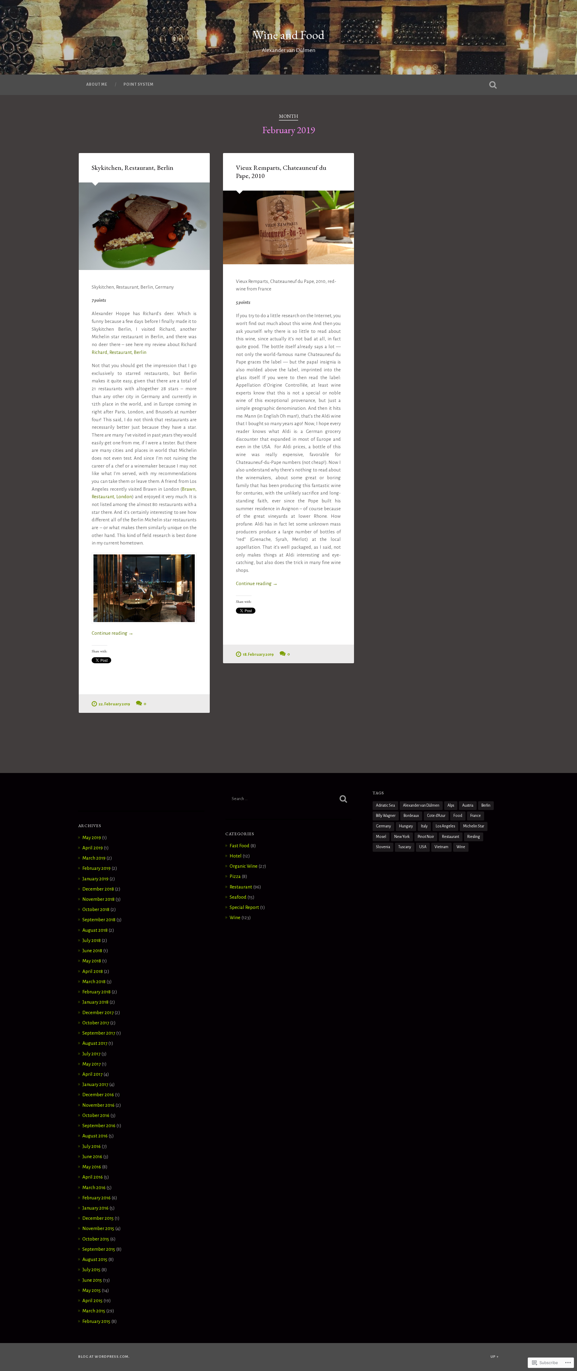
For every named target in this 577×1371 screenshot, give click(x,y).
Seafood (238, 897)
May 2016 (91, 1166)
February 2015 (96, 1321)
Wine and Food (288, 35)
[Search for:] (288, 799)
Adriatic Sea (385, 805)
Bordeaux (411, 816)
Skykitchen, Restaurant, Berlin (132, 167)
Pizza (235, 876)
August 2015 (94, 1259)
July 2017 (91, 1053)
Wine (235, 917)
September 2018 (98, 919)
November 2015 (98, 1228)
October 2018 (95, 909)
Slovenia (383, 847)
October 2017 (95, 1022)
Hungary (406, 826)
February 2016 (96, 1197)
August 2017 (94, 1043)
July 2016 (91, 1146)
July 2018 (91, 940)
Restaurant (241, 886)
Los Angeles (445, 826)
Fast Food (239, 845)
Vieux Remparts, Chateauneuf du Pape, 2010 (281, 171)
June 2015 (92, 1280)
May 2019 (91, 837)
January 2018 (95, 1001)
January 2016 (95, 1207)
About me (96, 84)
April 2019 (92, 847)
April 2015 (92, 1300)
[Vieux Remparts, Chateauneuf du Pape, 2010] (288, 227)
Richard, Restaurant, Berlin (119, 352)
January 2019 (95, 878)
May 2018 (91, 960)
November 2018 (98, 899)
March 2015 (93, 1310)
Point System (139, 84)
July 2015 (91, 1269)
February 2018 (96, 991)
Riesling (473, 837)
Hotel (236, 855)
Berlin (485, 805)
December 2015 (98, 1218)
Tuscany (404, 847)
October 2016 (95, 1115)
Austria (467, 805)
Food (457, 816)
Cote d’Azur (436, 816)
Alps (450, 805)
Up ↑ (494, 1357)
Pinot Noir (426, 837)
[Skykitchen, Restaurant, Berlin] (144, 226)
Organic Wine (244, 866)
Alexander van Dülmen (421, 805)
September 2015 (98, 1249)
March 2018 (93, 981)
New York (402, 837)
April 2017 (92, 1074)
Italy (424, 826)
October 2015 (95, 1238)
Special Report (244, 907)
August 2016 (95, 1135)
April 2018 (92, 971)
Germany (383, 826)
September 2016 (98, 1125)
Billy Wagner (385, 816)
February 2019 (96, 868)
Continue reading (112, 633)
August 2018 (95, 930)
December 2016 (98, 1094)
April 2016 (92, 1176)
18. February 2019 (258, 654)
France (475, 816)
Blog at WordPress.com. (104, 1357)
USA (422, 847)
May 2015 (91, 1290)
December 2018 (98, 888)
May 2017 (91, 1063)
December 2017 (98, 1012)
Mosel (381, 837)
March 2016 (93, 1187)
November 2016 (98, 1105)
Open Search (493, 85)
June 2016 (92, 1156)
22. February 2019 (114, 704)
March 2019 (93, 857)
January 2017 (95, 1084)
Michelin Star (473, 826)
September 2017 (98, 1032)
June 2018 (92, 950)
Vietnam (441, 847)
